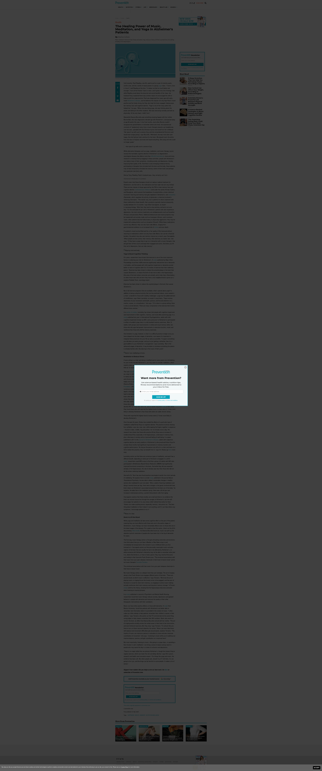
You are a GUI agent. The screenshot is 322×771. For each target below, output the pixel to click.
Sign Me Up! (161, 397)
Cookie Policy (124, 767)
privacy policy (161, 400)
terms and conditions (172, 400)
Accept (316, 767)
